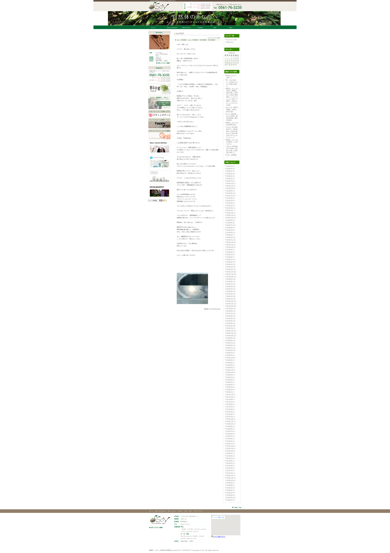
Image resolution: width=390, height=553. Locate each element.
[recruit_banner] (159, 108)
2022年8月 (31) (230, 281)
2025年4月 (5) (230, 203)
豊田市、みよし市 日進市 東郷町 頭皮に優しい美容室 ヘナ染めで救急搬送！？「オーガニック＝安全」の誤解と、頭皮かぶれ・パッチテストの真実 (232, 97)
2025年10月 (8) (230, 188)
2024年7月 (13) (230, 225)
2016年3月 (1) (230, 441)
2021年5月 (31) (230, 318)
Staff (186, 511)
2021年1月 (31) (230, 328)
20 (227, 63)
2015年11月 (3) (230, 448)
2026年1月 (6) (230, 181)
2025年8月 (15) (230, 193)
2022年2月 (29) (230, 296)
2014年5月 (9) (230, 492)
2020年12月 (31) (231, 330)
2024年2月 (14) (230, 237)
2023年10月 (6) (230, 247)
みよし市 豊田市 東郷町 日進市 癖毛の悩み (232, 109)
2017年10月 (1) (230, 397)
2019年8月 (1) (230, 362)
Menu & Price (172, 511)
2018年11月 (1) (230, 370)
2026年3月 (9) (230, 176)
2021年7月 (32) (230, 313)
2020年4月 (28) (230, 350)
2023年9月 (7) (230, 249)
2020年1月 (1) (230, 355)
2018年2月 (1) (230, 389)
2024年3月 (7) (230, 235)
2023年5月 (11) (230, 259)
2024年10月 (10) (231, 217)
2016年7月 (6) (230, 431)
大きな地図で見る (219, 536)
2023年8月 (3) (230, 252)
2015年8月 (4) (230, 456)
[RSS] (164, 201)
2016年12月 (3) (230, 419)
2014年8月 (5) (230, 485)
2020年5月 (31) (230, 348)
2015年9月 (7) (230, 453)
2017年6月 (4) (230, 404)
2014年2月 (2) (230, 500)
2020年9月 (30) (230, 338)
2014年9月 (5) (230, 482)
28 (229, 64)
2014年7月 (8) (230, 487)
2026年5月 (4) (230, 171)
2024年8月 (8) (230, 222)
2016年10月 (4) (230, 424)
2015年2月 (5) (230, 470)
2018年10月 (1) (230, 372)
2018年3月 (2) (230, 387)
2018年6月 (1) (230, 379)
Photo (191, 511)
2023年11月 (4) (230, 244)
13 (227, 61)
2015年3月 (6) (230, 468)
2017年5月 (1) (230, 406)
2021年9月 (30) (230, 308)
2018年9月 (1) (230, 374)
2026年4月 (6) (230, 173)
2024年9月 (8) (230, 220)
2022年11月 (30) (231, 274)
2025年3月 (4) (230, 205)
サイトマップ (198, 511)
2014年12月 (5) (230, 475)
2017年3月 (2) (230, 411)
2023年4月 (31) (230, 262)
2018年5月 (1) (230, 382)
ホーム (151, 511)
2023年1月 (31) (230, 269)
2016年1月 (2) (230, 443)
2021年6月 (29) (230, 316)
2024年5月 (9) (230, 230)
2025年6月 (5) (230, 198)
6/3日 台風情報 (231, 155)
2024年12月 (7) (230, 212)
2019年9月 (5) (230, 360)
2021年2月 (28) (230, 325)
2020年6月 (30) (230, 345)
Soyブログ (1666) (231, 39)
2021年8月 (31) (230, 311)
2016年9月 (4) (230, 426)
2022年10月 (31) (231, 276)
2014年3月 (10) (230, 497)
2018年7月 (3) (230, 377)
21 (229, 63)
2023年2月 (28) (230, 266)
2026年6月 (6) (230, 168)
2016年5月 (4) (230, 436)
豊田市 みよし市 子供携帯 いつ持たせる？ (232, 142)
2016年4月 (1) (230, 438)
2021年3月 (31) (230, 323)
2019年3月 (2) (230, 367)
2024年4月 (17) (230, 232)
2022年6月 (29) (230, 286)
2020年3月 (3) (230, 352)
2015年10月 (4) (230, 451)
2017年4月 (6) (230, 409)
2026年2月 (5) (230, 178)
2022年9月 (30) (230, 279)
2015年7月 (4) (230, 458)
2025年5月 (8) (230, 200)
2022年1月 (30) (230, 298)
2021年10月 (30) (231, 306)
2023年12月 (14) (231, 242)
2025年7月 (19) (230, 195)
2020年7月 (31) (230, 343)
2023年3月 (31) (230, 264)
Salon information (160, 511)
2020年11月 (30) (231, 333)
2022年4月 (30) (230, 291)
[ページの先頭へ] (237, 507)
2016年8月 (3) (230, 429)
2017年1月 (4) (230, 416)
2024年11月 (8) (230, 215)
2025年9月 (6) (230, 190)
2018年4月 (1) (230, 384)
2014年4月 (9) (230, 495)
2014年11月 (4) (230, 478)
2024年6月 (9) (230, 227)
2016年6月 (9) (230, 433)
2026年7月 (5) (230, 166)
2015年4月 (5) (230, 465)
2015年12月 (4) (230, 446)
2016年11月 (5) (230, 421)
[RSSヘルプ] (166, 201)
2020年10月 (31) (231, 335)
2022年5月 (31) (230, 289)
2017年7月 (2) (230, 402)
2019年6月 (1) (230, 365)
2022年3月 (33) (230, 293)
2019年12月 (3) (230, 357)
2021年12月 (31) (231, 301)
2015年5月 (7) (230, 463)
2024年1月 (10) (230, 240)
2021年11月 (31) (231, 303)
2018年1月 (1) (230, 392)
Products (180, 511)
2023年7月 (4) (230, 254)
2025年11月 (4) (230, 185)
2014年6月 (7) (230, 490)
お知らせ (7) (230, 42)
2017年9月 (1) (230, 399)
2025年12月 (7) (230, 183)
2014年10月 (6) (230, 480)
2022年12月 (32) (231, 271)
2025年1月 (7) (230, 210)
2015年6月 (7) (230, 460)
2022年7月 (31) (230, 284)
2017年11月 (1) (230, 394)
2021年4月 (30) (230, 321)
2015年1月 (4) (230, 473)
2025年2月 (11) (230, 208)
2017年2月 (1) (230, 414)
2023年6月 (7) (230, 257)
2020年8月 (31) (230, 340)
